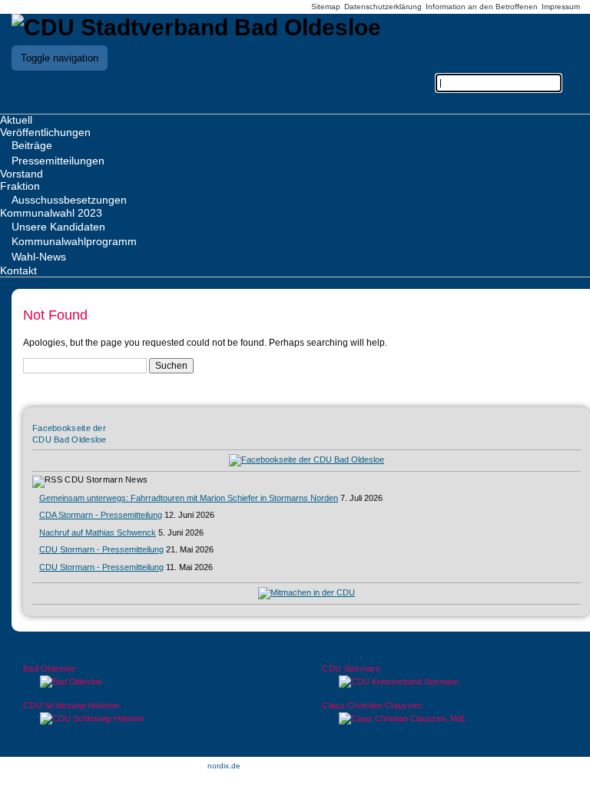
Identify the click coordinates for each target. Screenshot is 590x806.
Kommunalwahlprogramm (74, 241)
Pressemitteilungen (58, 160)
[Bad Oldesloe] (145, 682)
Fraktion (20, 186)
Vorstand (21, 174)
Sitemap (325, 6)
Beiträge (32, 145)
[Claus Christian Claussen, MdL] (444, 719)
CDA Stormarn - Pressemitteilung (100, 514)
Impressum (561, 6)
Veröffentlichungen (45, 132)
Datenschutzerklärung (383, 6)
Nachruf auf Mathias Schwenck (97, 532)
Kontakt (18, 270)
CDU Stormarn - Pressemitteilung (101, 549)
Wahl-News (39, 256)
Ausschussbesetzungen (69, 200)
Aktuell (16, 120)
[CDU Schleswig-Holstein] (145, 719)
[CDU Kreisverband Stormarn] (444, 682)
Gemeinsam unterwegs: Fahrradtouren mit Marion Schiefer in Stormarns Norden (188, 498)
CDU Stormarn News (106, 479)
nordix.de (223, 765)
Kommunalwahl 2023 (51, 213)
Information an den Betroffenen (482, 6)
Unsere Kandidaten (58, 227)
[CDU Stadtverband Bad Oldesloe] (196, 27)
